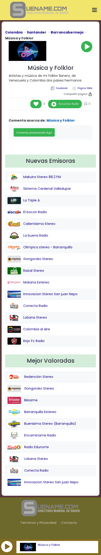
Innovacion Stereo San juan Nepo (50, 294)
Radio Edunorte (36, 447)
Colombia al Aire (36, 329)
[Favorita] (36, 104)
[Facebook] (59, 88)
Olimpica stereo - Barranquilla (47, 247)
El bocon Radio (35, 212)
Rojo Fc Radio (34, 341)
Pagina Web (85, 88)
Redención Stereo (38, 376)
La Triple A (31, 200)
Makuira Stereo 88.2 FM (42, 177)
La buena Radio (35, 235)
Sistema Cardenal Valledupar (47, 188)
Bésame (30, 400)
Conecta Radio (35, 305)
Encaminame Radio (39, 435)
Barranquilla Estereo (39, 412)
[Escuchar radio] (86, 46)
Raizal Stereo (33, 270)
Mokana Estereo (36, 282)
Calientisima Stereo (39, 223)
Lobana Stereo (35, 317)
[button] (6, 546)
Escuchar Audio (68, 103)
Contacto (69, 522)
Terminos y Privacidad (38, 522)
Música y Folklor (49, 545)
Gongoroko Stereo (38, 259)
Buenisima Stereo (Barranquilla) (49, 423)
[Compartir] (90, 94)
